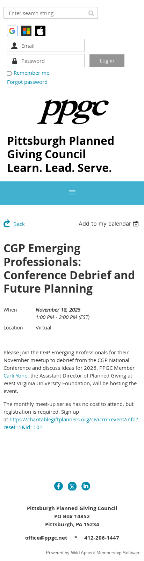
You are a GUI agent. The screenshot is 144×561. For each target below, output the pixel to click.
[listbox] (110, 223)
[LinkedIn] (85, 486)
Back (19, 223)
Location (13, 327)
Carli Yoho (15, 375)
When (10, 309)
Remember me (31, 72)
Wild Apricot (83, 552)
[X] (72, 486)
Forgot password (27, 81)
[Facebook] (58, 486)
